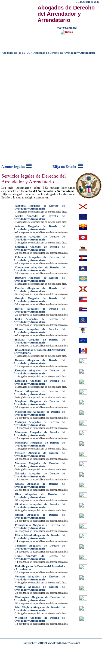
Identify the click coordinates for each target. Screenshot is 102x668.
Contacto (71, 27)
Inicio (60, 27)
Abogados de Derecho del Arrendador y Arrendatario (64, 52)
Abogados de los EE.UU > (17, 52)
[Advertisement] (51, 108)
